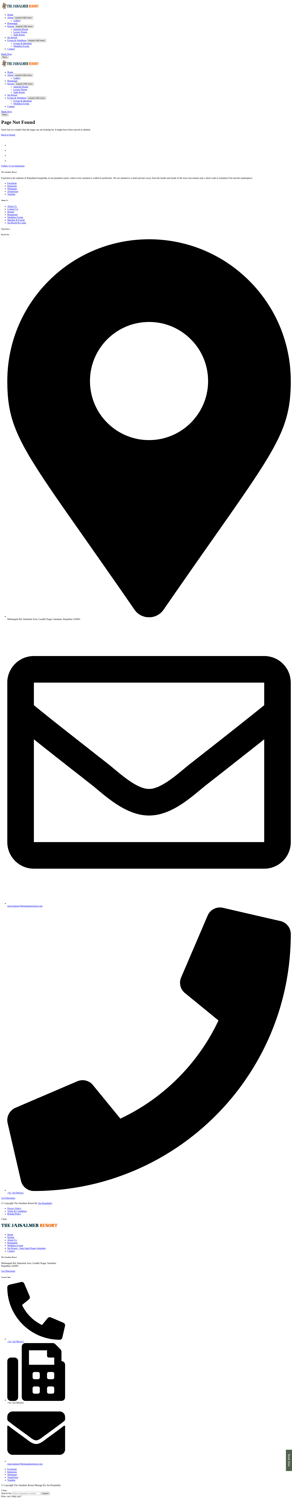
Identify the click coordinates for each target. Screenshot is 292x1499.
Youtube (11, 194)
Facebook (12, 183)
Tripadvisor (12, 191)
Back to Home (8, 135)
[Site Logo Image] (20, 9)
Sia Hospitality (45, 1203)
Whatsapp (12, 188)
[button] (6, 54)
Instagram (12, 186)
